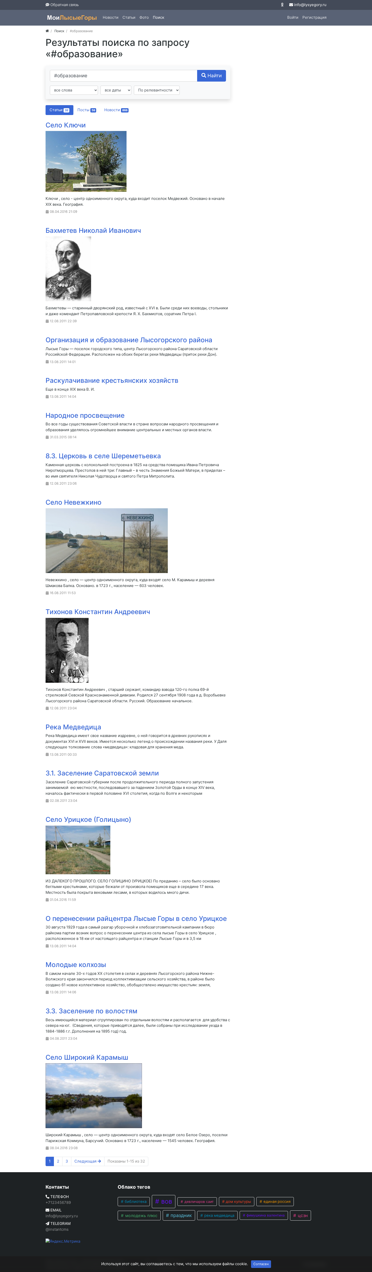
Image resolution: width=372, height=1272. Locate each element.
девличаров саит (198, 1202)
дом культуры (238, 1201)
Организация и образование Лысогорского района (129, 340)
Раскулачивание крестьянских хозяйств (112, 380)
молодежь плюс (140, 1215)
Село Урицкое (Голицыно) (88, 819)
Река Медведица (73, 727)
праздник (180, 1215)
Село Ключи (66, 125)
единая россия (276, 1201)
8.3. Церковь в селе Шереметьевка (103, 456)
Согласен (261, 1264)
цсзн (302, 1215)
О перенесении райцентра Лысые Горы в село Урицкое (136, 918)
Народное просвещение (85, 415)
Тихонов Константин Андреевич (98, 612)
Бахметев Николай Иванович (93, 230)
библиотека (135, 1201)
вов (165, 1201)
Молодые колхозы (76, 965)
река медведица (218, 1215)
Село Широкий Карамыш (87, 1057)
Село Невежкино (73, 502)
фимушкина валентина (265, 1215)
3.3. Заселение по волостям (91, 1011)
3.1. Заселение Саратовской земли (102, 773)
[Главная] (47, 31)
